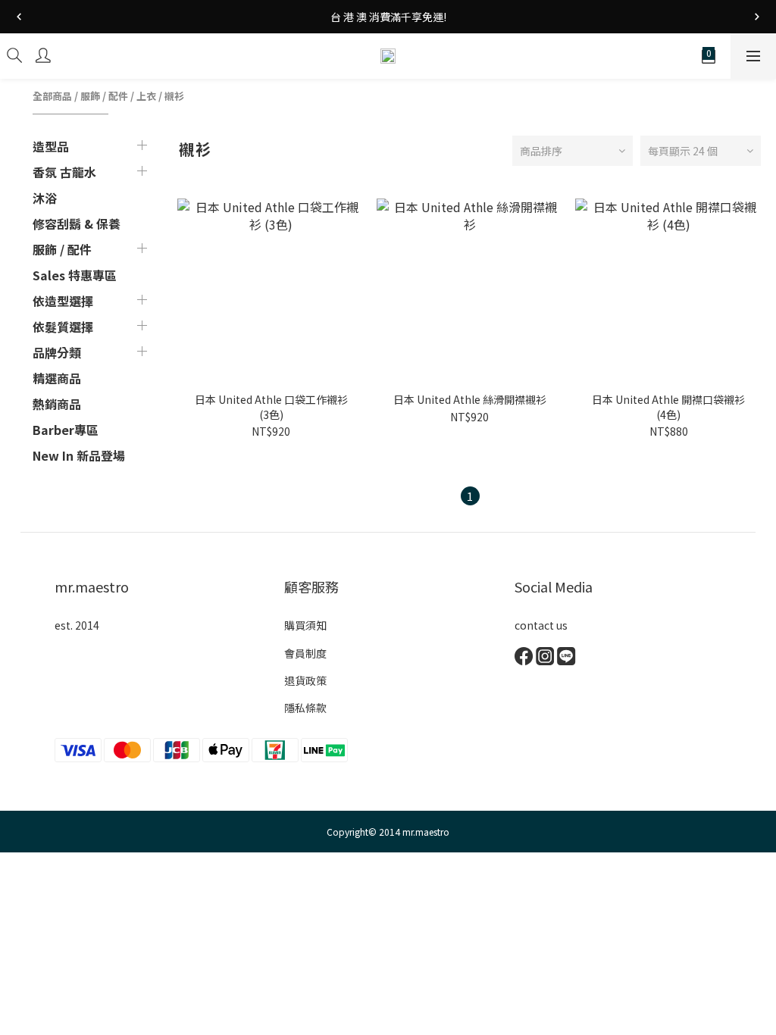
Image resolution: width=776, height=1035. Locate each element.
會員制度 (305, 653)
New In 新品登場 (79, 455)
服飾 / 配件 (104, 96)
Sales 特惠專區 (75, 275)
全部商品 (52, 96)
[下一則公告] (757, 16)
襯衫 (174, 96)
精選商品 (57, 378)
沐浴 (45, 198)
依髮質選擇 (63, 326)
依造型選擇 (63, 301)
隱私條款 (305, 707)
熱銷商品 (57, 404)
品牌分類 (57, 352)
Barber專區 (66, 430)
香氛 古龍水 (64, 172)
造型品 (51, 146)
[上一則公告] (19, 16)
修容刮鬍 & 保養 (76, 223)
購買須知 (305, 625)
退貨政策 (305, 680)
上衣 (146, 96)
